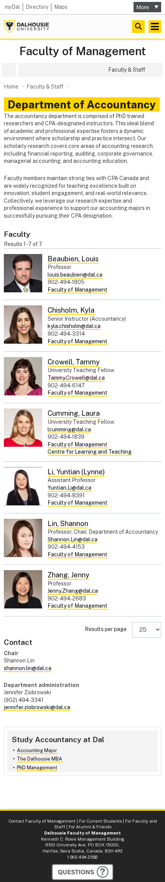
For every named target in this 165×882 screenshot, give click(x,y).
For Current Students (100, 821)
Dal (12, 7)
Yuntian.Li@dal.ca (69, 488)
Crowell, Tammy (74, 362)
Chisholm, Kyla (71, 310)
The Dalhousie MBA (39, 759)
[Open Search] (138, 26)
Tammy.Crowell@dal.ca (76, 378)
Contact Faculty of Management (42, 821)
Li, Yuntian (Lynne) (76, 472)
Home (11, 87)
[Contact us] (82, 872)
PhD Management (37, 768)
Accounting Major (37, 750)
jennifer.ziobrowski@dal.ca (37, 707)
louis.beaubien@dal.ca (75, 275)
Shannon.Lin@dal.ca (72, 539)
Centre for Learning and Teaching (90, 452)
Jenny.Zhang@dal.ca (73, 591)
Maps (61, 7)
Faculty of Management (82, 51)
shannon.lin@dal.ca (27, 668)
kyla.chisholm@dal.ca (74, 326)
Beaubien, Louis (73, 259)
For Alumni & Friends (90, 827)
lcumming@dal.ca (69, 429)
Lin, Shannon (68, 524)
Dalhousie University (26, 26)
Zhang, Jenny (68, 575)
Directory (37, 7)
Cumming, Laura (74, 413)
